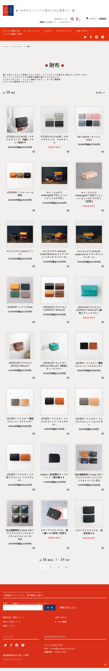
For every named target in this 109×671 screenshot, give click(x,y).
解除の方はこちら (68, 607)
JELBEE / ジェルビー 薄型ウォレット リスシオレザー (89, 364)
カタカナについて (64, 31)
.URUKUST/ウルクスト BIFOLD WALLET (21, 364)
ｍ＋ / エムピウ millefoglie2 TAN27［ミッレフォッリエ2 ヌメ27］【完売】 (89, 196)
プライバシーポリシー (13, 659)
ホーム (5, 46)
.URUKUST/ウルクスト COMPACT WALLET (55, 308)
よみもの (48, 31)
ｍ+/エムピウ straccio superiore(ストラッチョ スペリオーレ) (89, 254)
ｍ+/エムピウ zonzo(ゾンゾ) (20, 252)
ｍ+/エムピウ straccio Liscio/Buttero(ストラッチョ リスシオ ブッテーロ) (54, 254)
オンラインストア (31, 31)
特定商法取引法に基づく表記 (16, 655)
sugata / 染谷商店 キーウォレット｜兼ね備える (54, 475)
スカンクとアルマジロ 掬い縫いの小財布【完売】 (54, 531)
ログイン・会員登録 (98, 19)
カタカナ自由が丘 (11, 31)
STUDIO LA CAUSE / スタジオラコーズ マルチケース (54, 139)
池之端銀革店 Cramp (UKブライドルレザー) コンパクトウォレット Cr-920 (89, 477)
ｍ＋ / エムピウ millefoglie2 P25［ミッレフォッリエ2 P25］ (54, 195)
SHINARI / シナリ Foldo (20, 307)
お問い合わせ (82, 31)
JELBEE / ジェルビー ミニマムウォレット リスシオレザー (54, 421)
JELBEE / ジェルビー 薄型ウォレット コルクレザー (20, 420)
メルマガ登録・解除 (12, 34)
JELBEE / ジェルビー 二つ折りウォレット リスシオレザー (20, 477)
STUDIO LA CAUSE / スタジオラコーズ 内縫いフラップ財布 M (20, 139)
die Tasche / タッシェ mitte (90, 138)
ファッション (17, 46)
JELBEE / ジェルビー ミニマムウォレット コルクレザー (89, 422)
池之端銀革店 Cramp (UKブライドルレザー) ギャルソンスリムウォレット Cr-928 (20, 534)
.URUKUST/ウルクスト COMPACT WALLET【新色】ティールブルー (89, 310)
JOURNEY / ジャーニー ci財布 (20, 194)
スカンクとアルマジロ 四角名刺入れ (89, 531)
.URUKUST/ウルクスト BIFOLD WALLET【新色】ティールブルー (55, 366)
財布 (28, 46)
